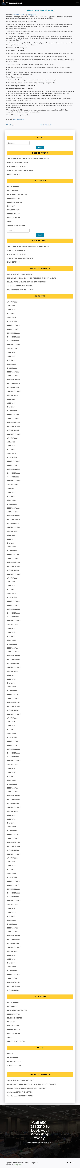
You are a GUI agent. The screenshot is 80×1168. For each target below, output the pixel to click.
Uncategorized (13, 218)
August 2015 (12, 811)
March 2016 (12, 784)
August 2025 (12, 349)
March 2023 (12, 457)
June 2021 (11, 539)
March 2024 (12, 411)
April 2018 (11, 687)
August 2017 (12, 718)
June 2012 (11, 959)
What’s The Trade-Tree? (17, 163)
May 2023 (11, 450)
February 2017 (13, 741)
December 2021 (13, 516)
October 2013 (13, 897)
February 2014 (13, 881)
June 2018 (11, 679)
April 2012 (11, 967)
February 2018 (13, 695)
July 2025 (11, 352)
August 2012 (12, 951)
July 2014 (11, 862)
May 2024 (11, 407)
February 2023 (13, 461)
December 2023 (13, 422)
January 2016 (13, 792)
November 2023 (13, 426)
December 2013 (13, 889)
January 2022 (13, 512)
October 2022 (13, 477)
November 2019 (13, 613)
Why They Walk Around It (23, 274)
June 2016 (11, 772)
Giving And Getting (24, 286)
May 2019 (11, 636)
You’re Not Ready (25, 290)
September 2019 (14, 621)
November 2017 (13, 706)
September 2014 (14, 854)
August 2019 (12, 625)
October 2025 (13, 341)
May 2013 (11, 916)
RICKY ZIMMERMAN (14, 278)
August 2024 (12, 395)
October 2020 (13, 570)
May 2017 (11, 730)
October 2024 (13, 387)
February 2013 (13, 928)
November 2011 (13, 986)
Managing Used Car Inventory (33, 282)
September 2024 (14, 391)
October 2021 (13, 524)
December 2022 (13, 469)
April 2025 (11, 364)
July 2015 (11, 815)
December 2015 (13, 796)
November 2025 (13, 337)
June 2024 (11, 403)
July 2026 (11, 306)
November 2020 (13, 566)
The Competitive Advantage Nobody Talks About (28, 159)
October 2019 (13, 617)
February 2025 (13, 372)
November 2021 (13, 520)
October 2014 (13, 850)
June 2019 (11, 632)
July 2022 (11, 489)
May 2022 (11, 496)
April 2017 (11, 733)
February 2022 (13, 508)
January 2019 (13, 652)
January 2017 (13, 745)
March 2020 (12, 597)
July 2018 (11, 675)
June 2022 (11, 492)
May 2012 (11, 963)
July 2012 (11, 955)
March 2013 (12, 924)
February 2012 (13, 975)
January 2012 (13, 978)
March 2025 (12, 368)
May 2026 (11, 314)
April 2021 (11, 547)
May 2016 (11, 776)
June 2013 (11, 912)
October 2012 (13, 943)
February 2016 (13, 788)
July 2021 (11, 535)
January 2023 (13, 465)
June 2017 (11, 726)
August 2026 (12, 302)
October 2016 (13, 757)
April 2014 (11, 873)
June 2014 (11, 866)
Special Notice (13, 214)
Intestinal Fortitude (46, 125)
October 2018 (13, 663)
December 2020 (13, 562)
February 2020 (13, 601)
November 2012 (13, 940)
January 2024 (13, 419)
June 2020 (11, 586)
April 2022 (11, 500)
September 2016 (14, 761)
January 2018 (13, 698)
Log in (10, 1053)
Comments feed (14, 1061)
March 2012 (12, 971)
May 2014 (11, 870)
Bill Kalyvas (12, 282)
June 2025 (11, 356)
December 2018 (13, 656)
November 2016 (13, 753)
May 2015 (11, 823)
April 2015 (11, 827)
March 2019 (12, 644)
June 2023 (11, 446)
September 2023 (14, 434)
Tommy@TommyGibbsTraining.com (40, 1142)
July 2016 (11, 768)
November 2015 (13, 800)
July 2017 (11, 722)
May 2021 (11, 543)
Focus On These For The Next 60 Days (40, 278)
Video (9, 221)
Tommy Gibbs (32, 15)
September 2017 (14, 714)
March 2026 (12, 321)
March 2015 (12, 831)
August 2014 (12, 858)
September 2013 (14, 901)
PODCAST (11, 206)
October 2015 (13, 803)
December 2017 (13, 702)
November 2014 (13, 846)
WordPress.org (14, 1065)
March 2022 (12, 504)
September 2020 (14, 574)
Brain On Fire (13, 187)
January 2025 (13, 376)
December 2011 (13, 982)
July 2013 (11, 908)
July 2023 (11, 442)
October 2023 (13, 430)
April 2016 (11, 780)
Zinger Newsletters (18, 119)
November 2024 (13, 384)
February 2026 (13, 325)
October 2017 (13, 710)
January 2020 (13, 605)
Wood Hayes (10, 125)
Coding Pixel (17, 1165)
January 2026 (13, 329)
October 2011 (13, 990)
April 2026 (11, 317)
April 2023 (11, 454)
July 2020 (11, 582)
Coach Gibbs (12, 190)
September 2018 (14, 667)
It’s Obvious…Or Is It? (16, 166)
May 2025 (11, 360)
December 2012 (13, 936)
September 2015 (14, 807)
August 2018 (12, 671)
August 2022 (12, 485)
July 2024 (11, 399)
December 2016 (13, 749)
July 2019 (11, 628)
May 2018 (11, 683)
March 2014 (12, 877)
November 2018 (13, 660)
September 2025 (14, 345)
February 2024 (13, 415)
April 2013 (11, 920)
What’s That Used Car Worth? (20, 170)
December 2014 (13, 842)
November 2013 (13, 893)
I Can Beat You (13, 174)
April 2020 (11, 593)
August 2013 (12, 905)
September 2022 (14, 481)
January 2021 (13, 559)
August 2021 (12, 531)
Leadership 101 (13, 198)
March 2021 (12, 551)
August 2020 (12, 578)
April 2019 (11, 640)
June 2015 (11, 819)
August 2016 (12, 765)
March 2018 (12, 691)
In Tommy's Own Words (17, 194)
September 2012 (14, 947)
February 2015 (13, 835)
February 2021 (13, 555)
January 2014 (13, 885)
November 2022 (13, 473)
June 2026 (11, 310)
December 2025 (13, 333)
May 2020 (11, 590)
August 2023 (12, 438)
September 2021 (14, 527)
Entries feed (12, 1057)
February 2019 (13, 648)
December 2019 (13, 609)
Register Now (13, 210)
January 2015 (13, 838)
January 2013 (13, 932)
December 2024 (13, 380)
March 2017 (12, 737)
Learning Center (14, 202)
